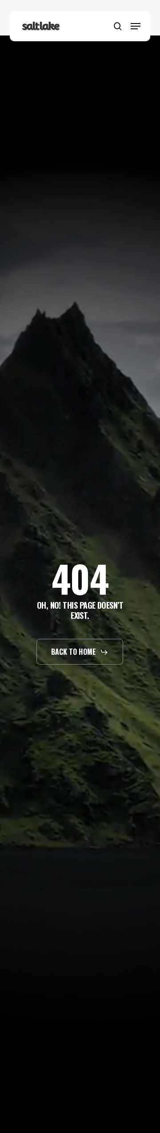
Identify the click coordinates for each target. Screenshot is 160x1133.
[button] (135, 26)
